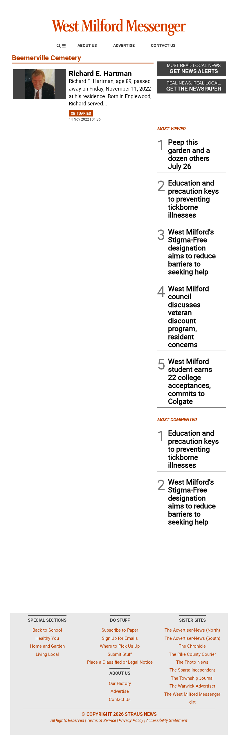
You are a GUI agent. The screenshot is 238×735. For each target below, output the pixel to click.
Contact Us (163, 45)
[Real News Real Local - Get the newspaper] (191, 87)
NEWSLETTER (179, 6)
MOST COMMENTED (177, 419)
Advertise (124, 45)
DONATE (212, 6)
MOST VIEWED (171, 128)
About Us (87, 45)
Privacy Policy (131, 720)
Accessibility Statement (166, 720)
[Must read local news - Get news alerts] (191, 70)
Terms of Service (101, 720)
